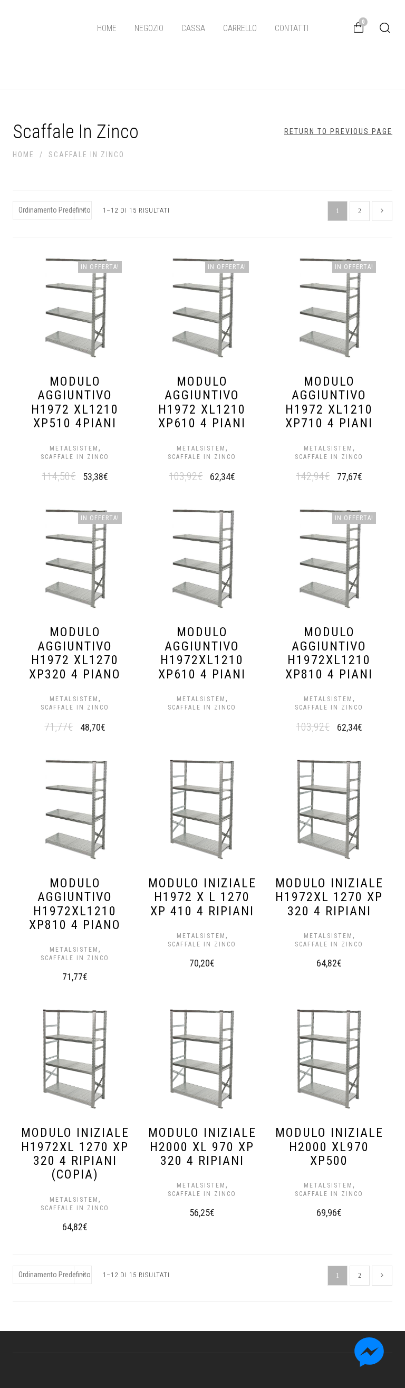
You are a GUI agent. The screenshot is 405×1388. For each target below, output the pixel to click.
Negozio (148, 28)
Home (107, 28)
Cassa (193, 28)
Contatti (291, 28)
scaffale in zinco (75, 457)
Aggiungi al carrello (64, 475)
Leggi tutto (191, 705)
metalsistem (74, 448)
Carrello (240, 28)
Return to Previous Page (338, 131)
